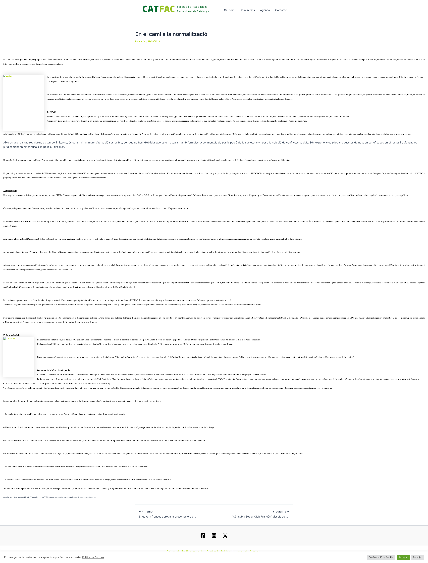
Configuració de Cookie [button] (381, 557)
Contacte (281, 10)
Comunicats (247, 10)
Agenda (265, 10)
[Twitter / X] (225, 535)
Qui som (229, 10)
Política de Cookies (93, 557)
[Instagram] (214, 535)
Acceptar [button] (403, 557)
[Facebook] (202, 535)
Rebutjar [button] (417, 557)
